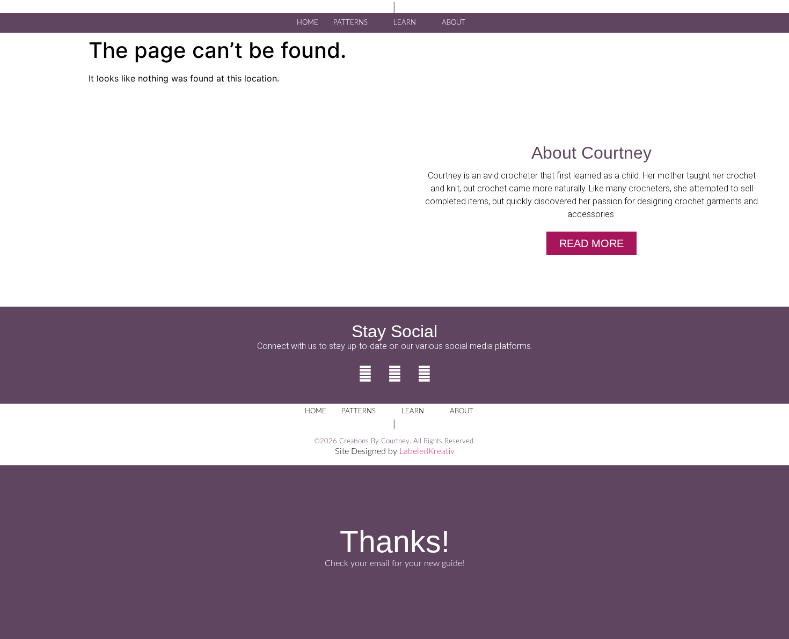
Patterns (350, 22)
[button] (492, 22)
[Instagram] (394, 374)
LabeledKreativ (427, 451)
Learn (404, 22)
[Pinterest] (424, 374)
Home (307, 22)
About (453, 22)
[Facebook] (365, 374)
